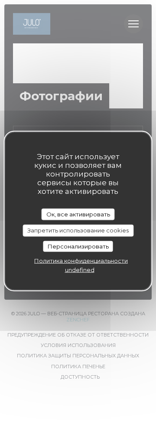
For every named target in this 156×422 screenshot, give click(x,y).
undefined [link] (79, 269)
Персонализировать (78, 245)
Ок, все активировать (78, 213)
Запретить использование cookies (78, 230)
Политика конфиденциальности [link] (81, 260)
